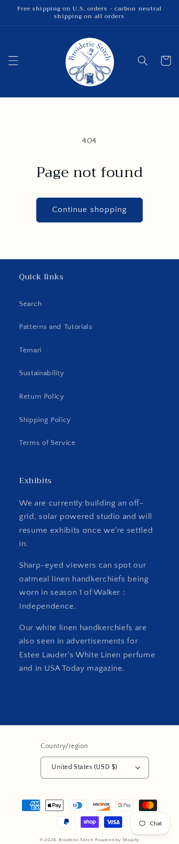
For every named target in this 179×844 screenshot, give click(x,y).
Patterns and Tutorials (56, 327)
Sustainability (41, 373)
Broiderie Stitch (76, 839)
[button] (12, 60)
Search (30, 304)
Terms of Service (47, 443)
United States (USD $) (84, 767)
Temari (30, 350)
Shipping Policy (45, 420)
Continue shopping (89, 209)
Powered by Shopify (117, 839)
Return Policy (41, 396)
